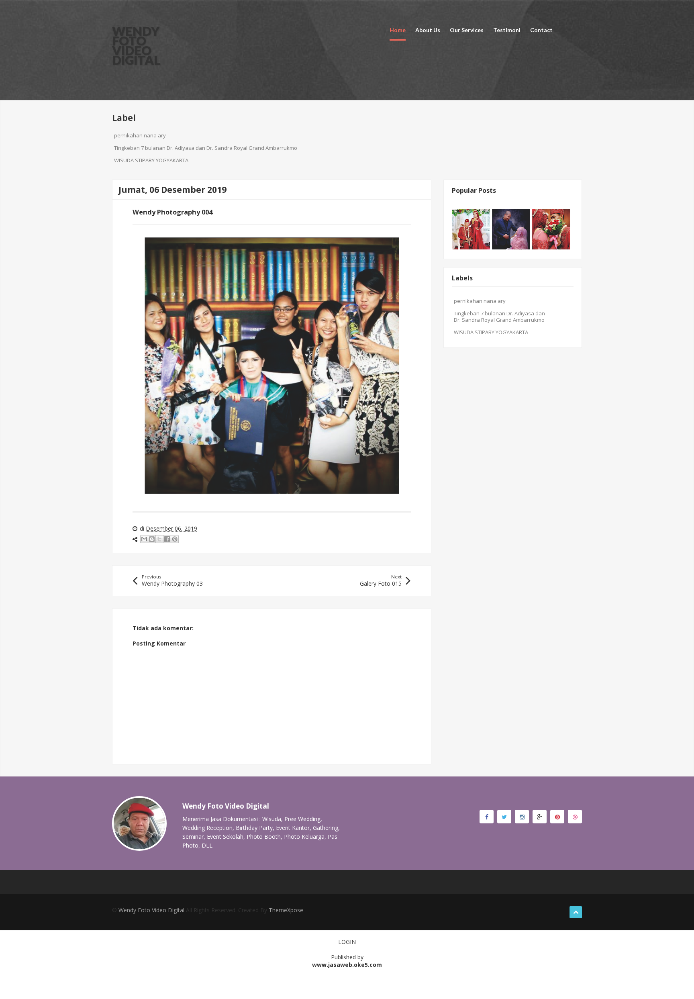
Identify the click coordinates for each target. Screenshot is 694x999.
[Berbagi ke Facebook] (167, 539)
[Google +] (540, 816)
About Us (427, 30)
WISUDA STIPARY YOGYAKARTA (151, 160)
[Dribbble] (575, 816)
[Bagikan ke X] (159, 539)
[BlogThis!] (152, 539)
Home (398, 30)
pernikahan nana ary (140, 135)
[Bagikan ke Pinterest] (175, 539)
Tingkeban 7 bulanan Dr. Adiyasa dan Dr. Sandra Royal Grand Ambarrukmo (205, 147)
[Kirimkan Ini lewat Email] (144, 539)
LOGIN (347, 942)
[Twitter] (504, 816)
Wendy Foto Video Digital (136, 45)
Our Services (467, 30)
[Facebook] (487, 816)
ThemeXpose (286, 910)
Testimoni (506, 30)
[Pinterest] (557, 816)
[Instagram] (522, 816)
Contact (541, 30)
